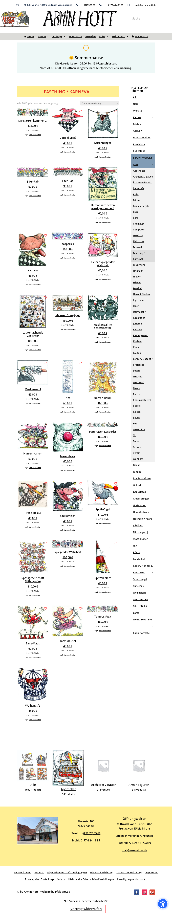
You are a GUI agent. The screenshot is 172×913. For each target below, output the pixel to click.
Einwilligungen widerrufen (132, 879)
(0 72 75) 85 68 (91, 833)
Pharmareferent (142, 400)
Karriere (137, 329)
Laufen (137, 353)
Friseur (137, 282)
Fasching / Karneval (138, 255)
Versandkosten (35, 134)
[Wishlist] (45, 111)
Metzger (137, 376)
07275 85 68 (89, 5)
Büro (136, 211)
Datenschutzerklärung (129, 872)
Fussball (137, 288)
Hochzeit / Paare (142, 518)
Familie (137, 471)
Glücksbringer (141, 498)
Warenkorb (141, 36)
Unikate (137, 110)
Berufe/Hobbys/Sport (143, 161)
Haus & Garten (141, 294)
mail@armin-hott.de (145, 5)
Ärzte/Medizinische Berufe (142, 185)
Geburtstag (139, 491)
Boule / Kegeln (141, 206)
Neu (135, 103)
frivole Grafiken (142, 478)
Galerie (42, 36)
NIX (135, 545)
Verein (136, 452)
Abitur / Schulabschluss (141, 134)
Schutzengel (140, 579)
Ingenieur (138, 300)
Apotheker (139, 170)
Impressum (151, 872)
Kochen (137, 341)
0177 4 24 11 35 (115, 5)
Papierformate (141, 633)
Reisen (137, 411)
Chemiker (138, 223)
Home (30, 36)
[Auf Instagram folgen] (144, 892)
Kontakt (39, 872)
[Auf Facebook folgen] (136, 892)
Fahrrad (137, 247)
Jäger (136, 306)
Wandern (138, 458)
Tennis (137, 447)
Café (135, 217)
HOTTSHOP (75, 36)
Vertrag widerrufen (86, 908)
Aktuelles (90, 36)
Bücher (137, 124)
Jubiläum (138, 525)
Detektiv (138, 235)
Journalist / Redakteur (139, 314)
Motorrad (138, 382)
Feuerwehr (139, 264)
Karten (137, 117)
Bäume (137, 200)
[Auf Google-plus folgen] (152, 892)
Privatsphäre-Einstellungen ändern (45, 879)
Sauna (136, 417)
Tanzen (137, 441)
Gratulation (139, 505)
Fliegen (137, 276)
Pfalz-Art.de (62, 892)
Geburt (137, 485)
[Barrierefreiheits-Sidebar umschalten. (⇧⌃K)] (163, 904)
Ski (134, 435)
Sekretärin (139, 429)
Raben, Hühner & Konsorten (143, 569)
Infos (102, 36)
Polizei (137, 405)
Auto (136, 194)
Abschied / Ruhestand (139, 148)
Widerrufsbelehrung (101, 872)
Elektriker (138, 241)
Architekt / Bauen (143, 176)
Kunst (136, 347)
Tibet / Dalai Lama (140, 609)
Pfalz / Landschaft (139, 556)
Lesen (136, 370)
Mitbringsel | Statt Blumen (140, 535)
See (135, 423)
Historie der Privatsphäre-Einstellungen (91, 879)
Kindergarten (140, 335)
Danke (136, 465)
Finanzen (138, 270)
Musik (136, 388)
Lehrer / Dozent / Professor (143, 361)
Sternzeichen (140, 599)
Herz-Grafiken (141, 512)
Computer (139, 229)
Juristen (137, 323)
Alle (135, 97)
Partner (137, 394)
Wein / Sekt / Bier (143, 619)
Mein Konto (118, 36)
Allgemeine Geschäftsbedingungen (67, 872)
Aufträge (57, 36)
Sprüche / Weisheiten (139, 589)
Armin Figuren (104, 772)
